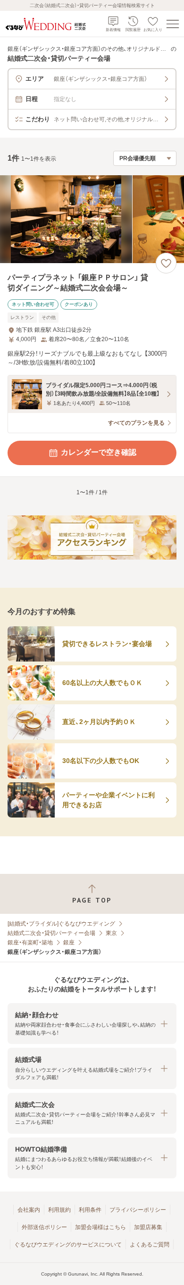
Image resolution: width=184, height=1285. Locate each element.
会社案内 (28, 1210)
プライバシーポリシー (137, 1210)
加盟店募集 (148, 1227)
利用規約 (59, 1210)
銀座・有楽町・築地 (30, 942)
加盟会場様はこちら (100, 1227)
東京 (111, 933)
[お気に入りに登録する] (166, 263)
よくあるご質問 (149, 1244)
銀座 (69, 942)
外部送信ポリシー (44, 1227)
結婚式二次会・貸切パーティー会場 (51, 933)
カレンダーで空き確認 (98, 452)
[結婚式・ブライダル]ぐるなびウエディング (61, 923)
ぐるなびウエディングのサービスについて (68, 1244)
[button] (92, 1023)
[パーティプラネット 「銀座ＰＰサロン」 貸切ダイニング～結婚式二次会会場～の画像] (92, 219)
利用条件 (90, 1210)
